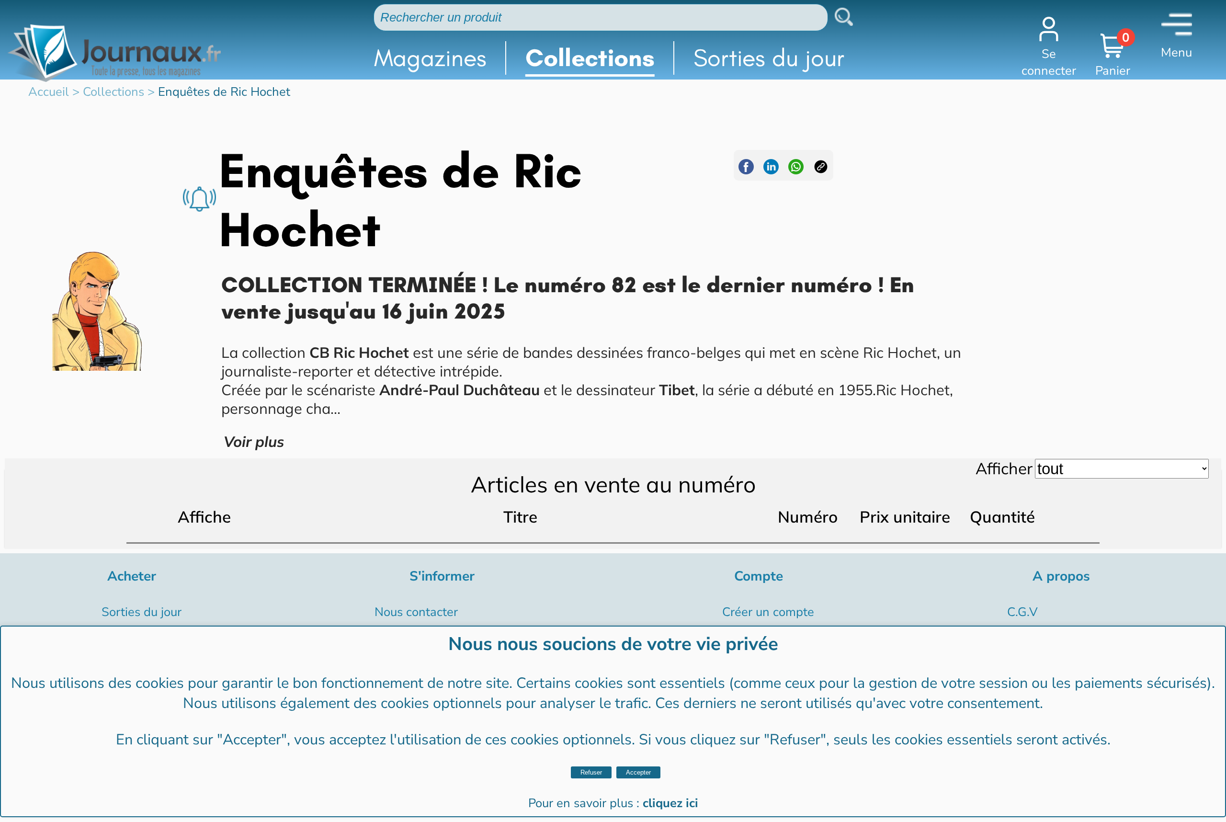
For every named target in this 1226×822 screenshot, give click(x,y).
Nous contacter (416, 612)
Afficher (1004, 468)
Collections (590, 57)
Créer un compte (768, 612)
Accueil (48, 91)
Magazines (430, 57)
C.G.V (1022, 612)
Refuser (591, 772)
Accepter (638, 772)
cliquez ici (670, 803)
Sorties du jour (769, 57)
